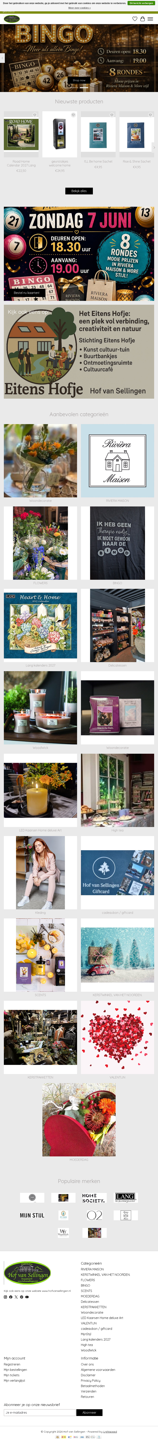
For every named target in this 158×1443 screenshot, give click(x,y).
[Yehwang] (94, 1233)
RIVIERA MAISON (117, 501)
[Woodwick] (63, 1233)
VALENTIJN (117, 1077)
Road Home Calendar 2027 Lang (21, 163)
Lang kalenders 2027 (40, 665)
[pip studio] (63, 1215)
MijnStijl (86, 1334)
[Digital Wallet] (90, 1437)
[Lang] (125, 1198)
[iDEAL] (63, 1437)
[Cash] (57, 1437)
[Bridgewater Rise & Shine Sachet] (136, 134)
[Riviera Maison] (125, 1215)
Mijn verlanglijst (14, 1380)
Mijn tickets (11, 1375)
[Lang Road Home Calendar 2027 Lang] (21, 134)
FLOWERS (41, 583)
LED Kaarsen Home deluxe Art (40, 830)
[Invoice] (99, 1437)
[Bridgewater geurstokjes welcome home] (59, 134)
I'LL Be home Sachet (98, 161)
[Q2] (94, 1215)
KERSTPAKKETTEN (40, 1077)
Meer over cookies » (79, 8)
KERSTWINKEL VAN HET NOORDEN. (117, 995)
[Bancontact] (69, 1437)
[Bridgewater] (32, 1198)
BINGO (117, 583)
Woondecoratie (40, 501)
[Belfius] (75, 1437)
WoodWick (40, 748)
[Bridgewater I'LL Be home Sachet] (98, 134)
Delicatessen (117, 665)
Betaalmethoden (93, 1386)
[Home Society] (94, 1198)
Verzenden (88, 1391)
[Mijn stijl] (32, 1215)
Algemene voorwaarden (98, 1370)
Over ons (87, 1364)
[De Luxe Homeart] (63, 1198)
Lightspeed (110, 1431)
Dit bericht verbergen (141, 3)
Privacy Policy (90, 1380)
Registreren (12, 1364)
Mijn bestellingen (15, 1370)
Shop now (79, 80)
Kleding (40, 913)
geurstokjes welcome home (60, 163)
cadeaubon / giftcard (117, 913)
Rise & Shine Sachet (137, 161)
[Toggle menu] (150, 19)
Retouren (87, 1397)
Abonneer (89, 1412)
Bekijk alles (79, 191)
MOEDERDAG (79, 1160)
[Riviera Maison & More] (12, 19)
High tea (118, 830)
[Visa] (82, 1437)
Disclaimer (88, 1375)
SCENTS (40, 995)
